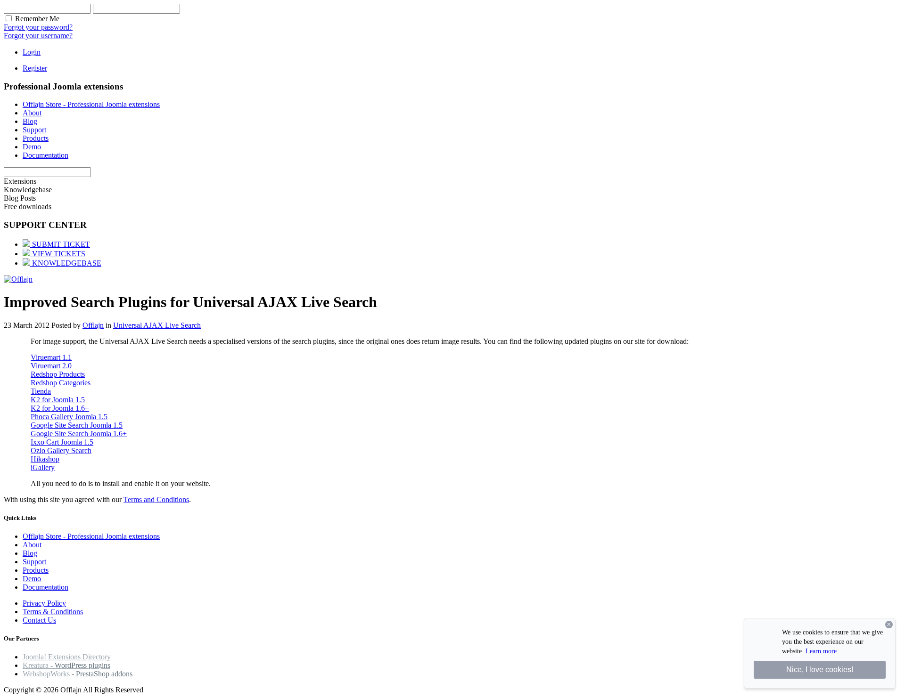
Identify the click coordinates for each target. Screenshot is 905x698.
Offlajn (93, 325)
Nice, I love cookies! (819, 670)
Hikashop (45, 459)
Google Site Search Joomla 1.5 (77, 425)
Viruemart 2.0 (51, 366)
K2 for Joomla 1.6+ (60, 408)
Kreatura (66, 665)
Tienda (41, 391)
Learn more (821, 651)
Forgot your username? (38, 36)
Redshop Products (58, 374)
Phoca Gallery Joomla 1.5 (69, 417)
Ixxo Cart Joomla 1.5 (62, 442)
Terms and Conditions (156, 499)
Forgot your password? (38, 27)
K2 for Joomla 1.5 (58, 400)
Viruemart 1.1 (51, 357)
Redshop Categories (60, 383)
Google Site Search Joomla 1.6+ (79, 434)
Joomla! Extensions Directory (67, 657)
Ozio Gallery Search (61, 450)
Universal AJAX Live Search (157, 325)
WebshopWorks (77, 674)
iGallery (43, 467)
